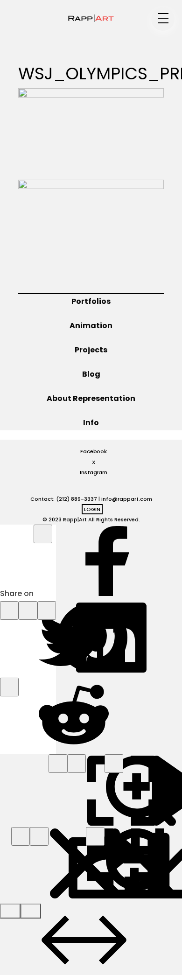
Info (91, 422)
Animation (91, 325)
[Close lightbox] (20, 836)
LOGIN (92, 509)
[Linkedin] (46, 610)
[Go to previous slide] (10, 911)
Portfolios (91, 301)
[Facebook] (43, 534)
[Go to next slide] (31, 911)
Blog (91, 374)
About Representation (91, 398)
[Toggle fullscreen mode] (58, 763)
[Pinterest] (28, 610)
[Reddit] (9, 687)
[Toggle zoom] (76, 763)
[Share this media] (39, 836)
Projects (91, 349)
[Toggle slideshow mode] (114, 763)
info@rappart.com (126, 499)
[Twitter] (9, 610)
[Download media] (95, 836)
